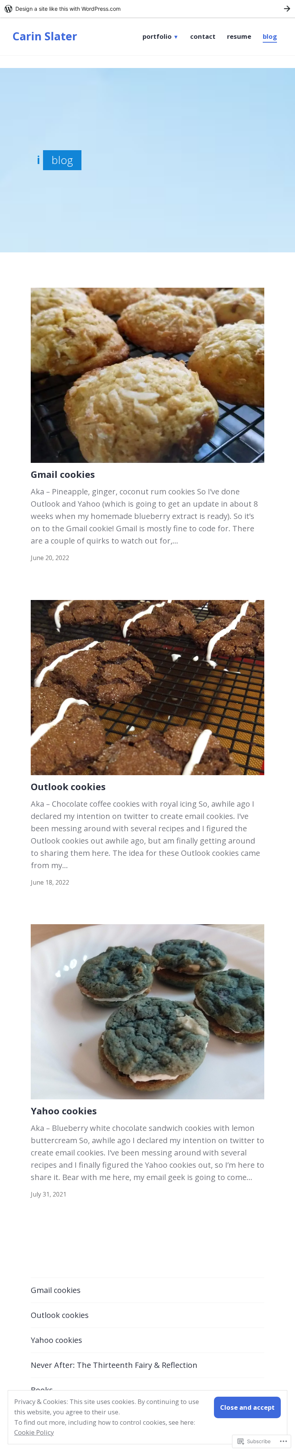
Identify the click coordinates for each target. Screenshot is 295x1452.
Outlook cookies (68, 786)
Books (42, 1390)
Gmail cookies (63, 474)
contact (202, 36)
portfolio (157, 36)
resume (239, 36)
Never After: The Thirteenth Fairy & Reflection (114, 1365)
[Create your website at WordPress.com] (147, 8)
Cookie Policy (34, 1432)
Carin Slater (44, 35)
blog (270, 36)
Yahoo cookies (64, 1110)
